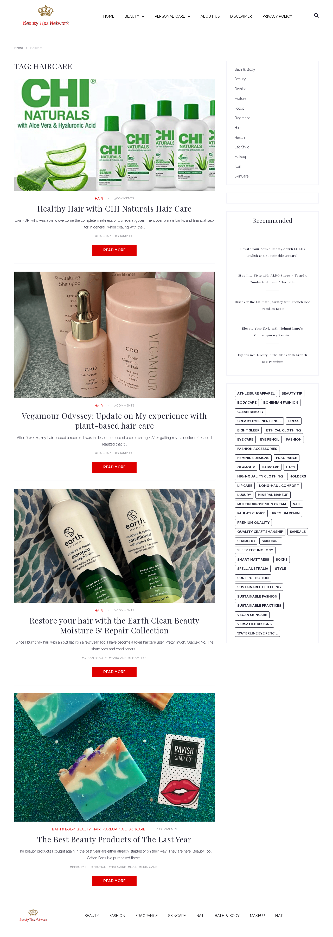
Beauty (84, 829)
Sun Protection (253, 578)
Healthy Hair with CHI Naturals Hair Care (114, 208)
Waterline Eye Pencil (257, 633)
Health (239, 137)
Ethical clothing (283, 430)
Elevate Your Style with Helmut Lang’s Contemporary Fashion (272, 331)
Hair (99, 198)
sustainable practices (259, 605)
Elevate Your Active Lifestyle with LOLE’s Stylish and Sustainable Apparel (272, 252)
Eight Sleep (248, 430)
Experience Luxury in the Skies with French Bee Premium (272, 358)
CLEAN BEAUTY (95, 658)
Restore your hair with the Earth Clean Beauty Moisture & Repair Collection (114, 625)
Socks (281, 559)
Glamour (246, 467)
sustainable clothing (259, 587)
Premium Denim (286, 513)
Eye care (245, 439)
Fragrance (242, 118)
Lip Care (244, 486)
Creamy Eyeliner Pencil (259, 421)
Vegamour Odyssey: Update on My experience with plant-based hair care (114, 420)
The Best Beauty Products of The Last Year (114, 839)
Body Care (247, 402)
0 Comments (124, 405)
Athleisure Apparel (256, 393)
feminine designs (253, 458)
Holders (298, 476)
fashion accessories (257, 449)
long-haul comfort (279, 486)
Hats (290, 467)
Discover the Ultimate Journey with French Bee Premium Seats (272, 305)
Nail (122, 829)
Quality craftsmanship (260, 532)
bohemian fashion (280, 402)
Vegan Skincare (252, 615)
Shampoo (124, 236)
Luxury (244, 495)
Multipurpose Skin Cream (261, 504)
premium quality (253, 523)
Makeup (110, 829)
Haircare (105, 236)
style (280, 569)
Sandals (298, 532)
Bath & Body (63, 829)
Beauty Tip (80, 867)
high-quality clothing (260, 476)
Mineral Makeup (273, 495)
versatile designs (254, 624)
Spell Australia (252, 569)
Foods (239, 108)
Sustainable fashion (257, 596)
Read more (114, 250)
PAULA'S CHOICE (251, 513)
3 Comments (124, 198)
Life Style (241, 147)
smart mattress (253, 559)
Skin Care (149, 867)
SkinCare (137, 829)
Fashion (99, 867)
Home (18, 48)
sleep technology (255, 550)
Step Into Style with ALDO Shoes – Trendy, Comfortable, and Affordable (272, 278)
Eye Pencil (269, 439)
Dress (293, 421)
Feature (240, 98)
